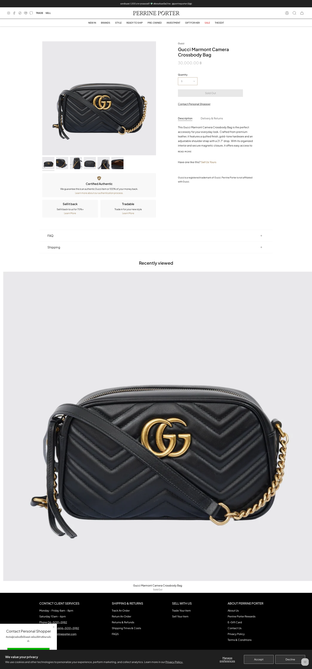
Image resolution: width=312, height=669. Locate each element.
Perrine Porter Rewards (241, 616)
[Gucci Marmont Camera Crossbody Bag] (48, 163)
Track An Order (121, 610)
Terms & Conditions (240, 639)
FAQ (50, 235)
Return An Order (121, 616)
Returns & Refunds (123, 622)
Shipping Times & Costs (126, 628)
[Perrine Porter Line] (25, 13)
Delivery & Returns (212, 118)
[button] (105, 23)
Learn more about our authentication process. (99, 192)
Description (185, 118)
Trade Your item (181, 610)
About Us (233, 610)
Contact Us (234, 628)
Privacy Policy (236, 634)
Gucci (181, 43)
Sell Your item (180, 616)
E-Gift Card (235, 622)
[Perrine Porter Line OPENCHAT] (31, 13)
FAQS (115, 634)
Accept (258, 659)
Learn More (70, 213)
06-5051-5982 (57, 622)
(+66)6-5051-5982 (67, 628)
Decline (290, 659)
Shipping (53, 247)
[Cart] (302, 13)
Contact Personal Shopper (194, 104)
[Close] (53, 627)
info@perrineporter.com (62, 634)
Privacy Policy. (174, 662)
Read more (184, 152)
